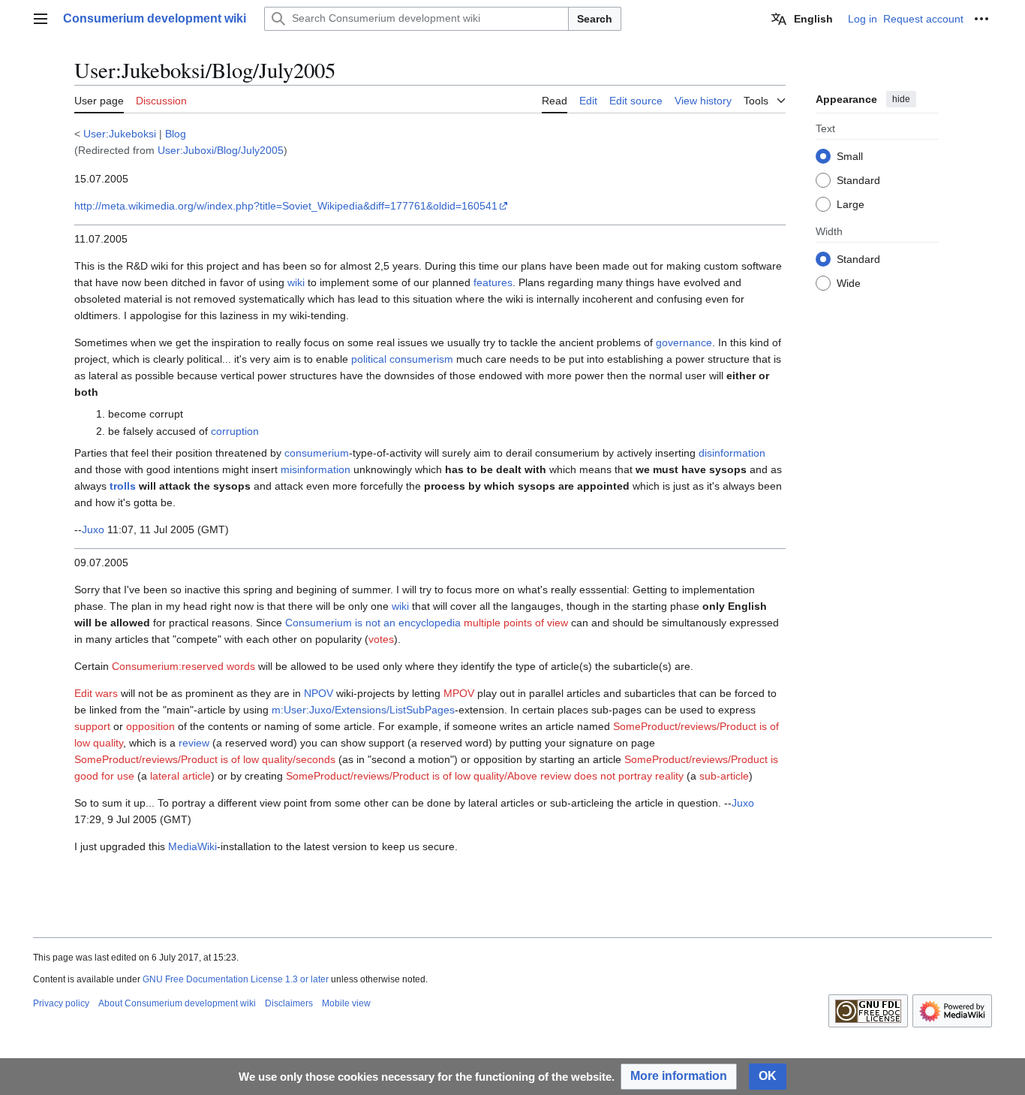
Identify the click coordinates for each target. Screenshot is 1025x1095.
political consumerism (402, 359)
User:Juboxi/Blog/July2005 (221, 150)
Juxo (93, 529)
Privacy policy (61, 1003)
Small (850, 155)
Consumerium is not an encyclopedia (373, 623)
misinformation (315, 469)
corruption (235, 431)
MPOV (458, 693)
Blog (175, 134)
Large (850, 204)
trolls (123, 486)
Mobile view (346, 1003)
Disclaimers (289, 1003)
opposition (150, 726)
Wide (849, 282)
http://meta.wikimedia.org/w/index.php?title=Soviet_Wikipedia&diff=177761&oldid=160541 (285, 206)
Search (594, 19)
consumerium (316, 453)
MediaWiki (192, 846)
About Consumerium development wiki (177, 1003)
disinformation (732, 453)
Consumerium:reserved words (183, 666)
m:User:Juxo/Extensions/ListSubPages (363, 710)
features (492, 282)
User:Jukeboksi (119, 134)
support (92, 726)
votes (381, 639)
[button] (41, 19)
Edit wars (96, 693)
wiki (296, 282)
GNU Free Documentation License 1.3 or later (236, 979)
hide (901, 99)
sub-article (724, 776)
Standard (858, 179)
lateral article (180, 776)
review (194, 743)
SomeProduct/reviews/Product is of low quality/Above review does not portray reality (485, 776)
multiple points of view (516, 623)
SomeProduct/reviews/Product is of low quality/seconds (204, 759)
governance (684, 342)
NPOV (318, 693)
